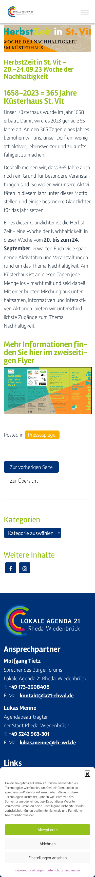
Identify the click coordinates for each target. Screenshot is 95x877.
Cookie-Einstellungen (29, 870)
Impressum (72, 870)
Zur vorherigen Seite (31, 467)
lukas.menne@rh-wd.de (48, 742)
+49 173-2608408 (29, 687)
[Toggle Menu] (85, 12)
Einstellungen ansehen (47, 857)
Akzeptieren (47, 829)
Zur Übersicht (24, 481)
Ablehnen (48, 843)
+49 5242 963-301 (29, 734)
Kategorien (22, 520)
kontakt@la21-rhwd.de (47, 695)
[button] (87, 773)
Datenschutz (55, 870)
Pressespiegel (42, 435)
